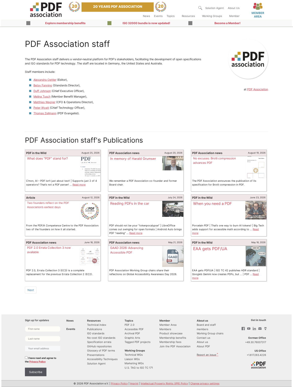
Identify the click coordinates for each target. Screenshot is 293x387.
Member (234, 16)
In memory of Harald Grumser (133, 159)
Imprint (134, 383)
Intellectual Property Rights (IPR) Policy (164, 383)
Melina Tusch (41, 96)
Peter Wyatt (41, 107)
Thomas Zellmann (44, 113)
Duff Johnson (42, 91)
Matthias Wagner (44, 102)
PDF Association (257, 89)
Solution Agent (214, 8)
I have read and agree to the (40, 359)
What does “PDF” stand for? (47, 158)
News (146, 16)
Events (158, 16)
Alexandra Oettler (44, 79)
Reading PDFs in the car (129, 203)
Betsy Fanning (42, 85)
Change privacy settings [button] (204, 383)
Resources (188, 16)
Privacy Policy (37, 361)
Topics (171, 16)
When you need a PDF (212, 203)
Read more (79, 184)
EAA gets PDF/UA (210, 248)
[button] (200, 8)
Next (31, 290)
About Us (234, 8)
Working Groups (212, 16)
